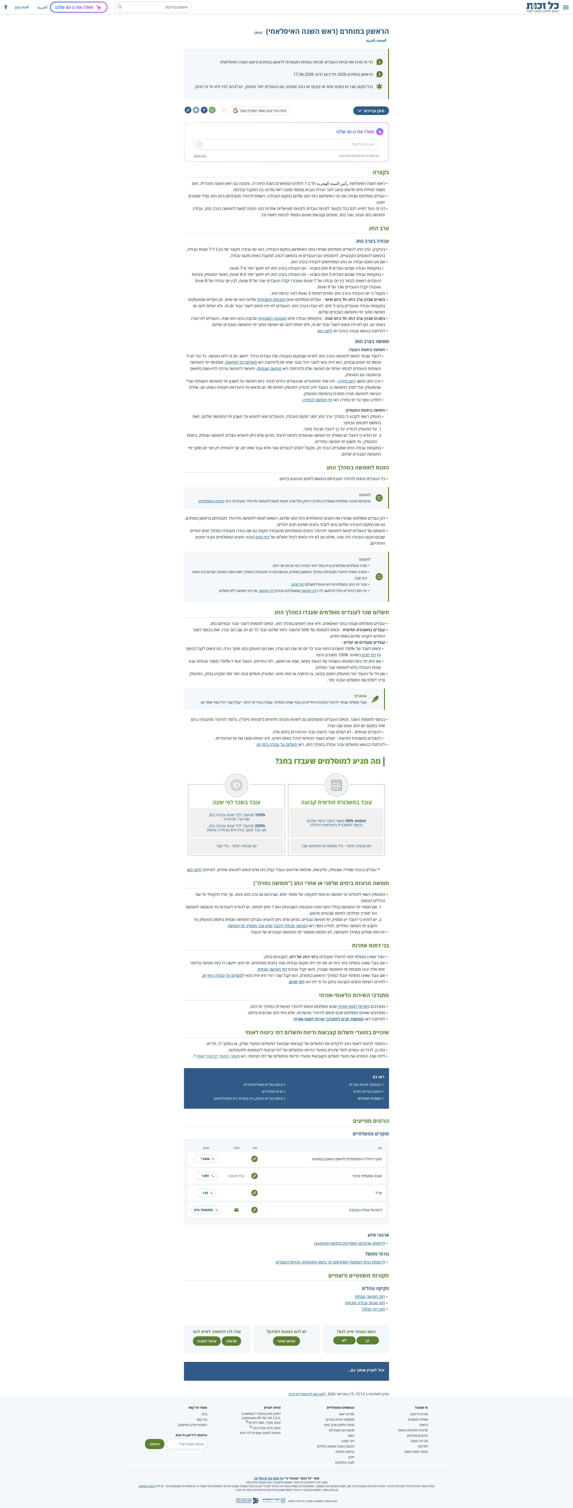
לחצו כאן (325, 330)
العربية (42, 7)
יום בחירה (345, 381)
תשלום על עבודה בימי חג (277, 744)
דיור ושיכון (348, 1441)
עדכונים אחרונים (417, 1435)
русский (22, 7)
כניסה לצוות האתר (416, 1452)
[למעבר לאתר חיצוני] (254, 1158)
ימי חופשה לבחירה (317, 399)
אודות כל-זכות (419, 1414)
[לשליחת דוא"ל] (236, 1210)
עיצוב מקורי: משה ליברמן (265, 1422)
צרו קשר (201, 1419)
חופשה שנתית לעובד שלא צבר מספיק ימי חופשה (268, 925)
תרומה (231, 1341)
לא (344, 1340)
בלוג (204, 1414)
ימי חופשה (308, 590)
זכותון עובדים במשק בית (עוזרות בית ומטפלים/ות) (248, 1098)
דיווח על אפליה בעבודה (365, 1210)
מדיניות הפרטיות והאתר (413, 1430)
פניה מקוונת (236, 1176)
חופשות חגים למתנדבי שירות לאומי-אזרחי (328, 1019)
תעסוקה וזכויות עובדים (365, 1084)
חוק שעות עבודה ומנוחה (365, 1302)
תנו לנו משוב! (419, 1441)
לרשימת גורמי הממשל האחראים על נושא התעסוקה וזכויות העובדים (330, 1262)
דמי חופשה (267, 590)
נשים (351, 1435)
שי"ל (378, 1192)
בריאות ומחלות (345, 1452)
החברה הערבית (369, 1098)
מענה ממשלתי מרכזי (367, 1175)
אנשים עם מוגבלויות (341, 1430)
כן (367, 1340)
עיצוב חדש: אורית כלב (267, 1428)
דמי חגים (262, 537)
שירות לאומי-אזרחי (353, 1006)
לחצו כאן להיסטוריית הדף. (307, 1393)
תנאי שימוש (200, 156)
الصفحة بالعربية (376, 40)
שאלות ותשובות (418, 1419)
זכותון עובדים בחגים (367, 1091)
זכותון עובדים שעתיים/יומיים (263, 1084)
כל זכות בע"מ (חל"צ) (268, 1478)
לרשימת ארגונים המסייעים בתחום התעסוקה (349, 1243)
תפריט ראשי (346, 1414)
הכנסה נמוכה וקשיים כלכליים (335, 1446)
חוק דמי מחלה (373, 1309)
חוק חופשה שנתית (370, 1296)
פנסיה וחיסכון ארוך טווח (339, 1425)
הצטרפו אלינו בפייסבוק (192, 1425)
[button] (566, 7)
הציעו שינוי (286, 1341)
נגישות (423, 1425)
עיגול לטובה (206, 1341)
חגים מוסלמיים (272, 1091)
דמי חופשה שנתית (272, 969)
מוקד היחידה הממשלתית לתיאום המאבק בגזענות (347, 1158)
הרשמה (155, 1444)
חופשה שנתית (269, 368)
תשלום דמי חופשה (242, 362)
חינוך (351, 1457)
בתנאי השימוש (147, 1486)
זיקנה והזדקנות (344, 1462)
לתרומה (423, 1446)
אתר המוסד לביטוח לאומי (217, 1056)
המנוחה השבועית (271, 299)
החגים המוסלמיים (211, 501)
